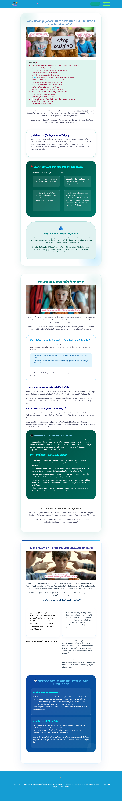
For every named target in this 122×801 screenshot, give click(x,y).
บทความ (44, 4)
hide (37, 63)
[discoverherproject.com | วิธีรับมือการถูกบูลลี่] (22, 4)
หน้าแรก (38, 4)
